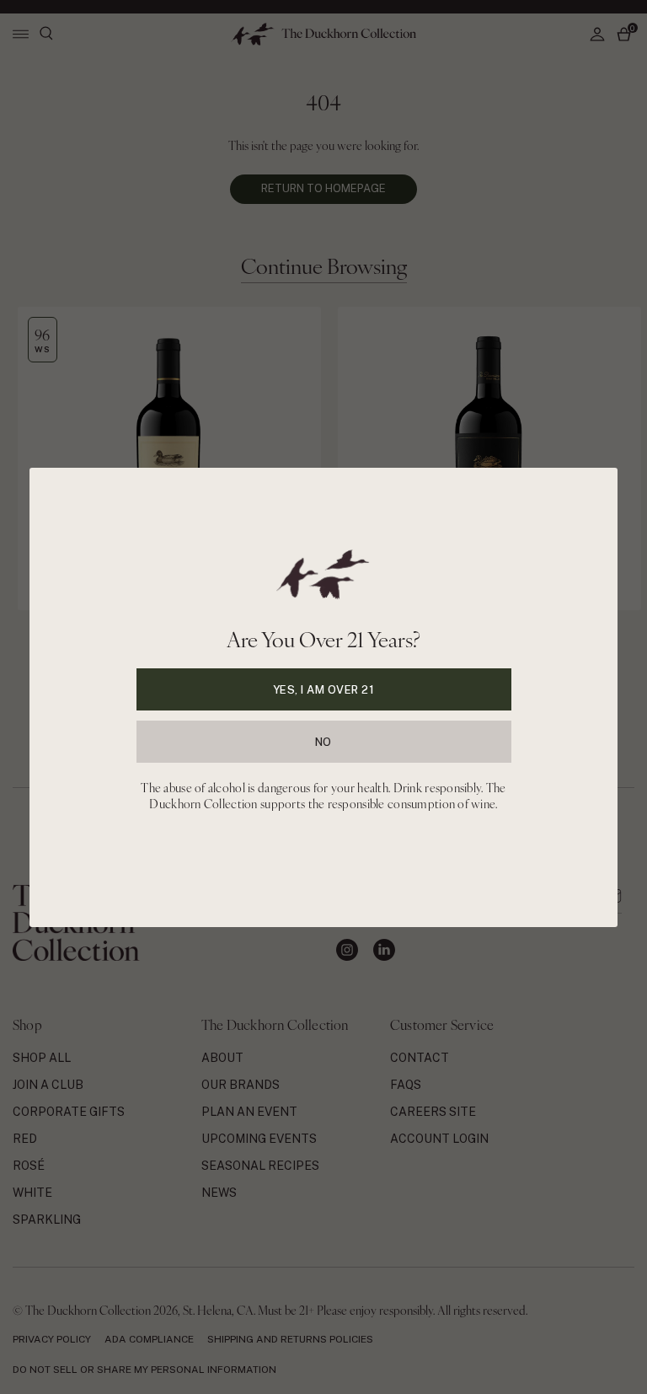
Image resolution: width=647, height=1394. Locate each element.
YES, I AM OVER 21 (324, 689)
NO (323, 741)
